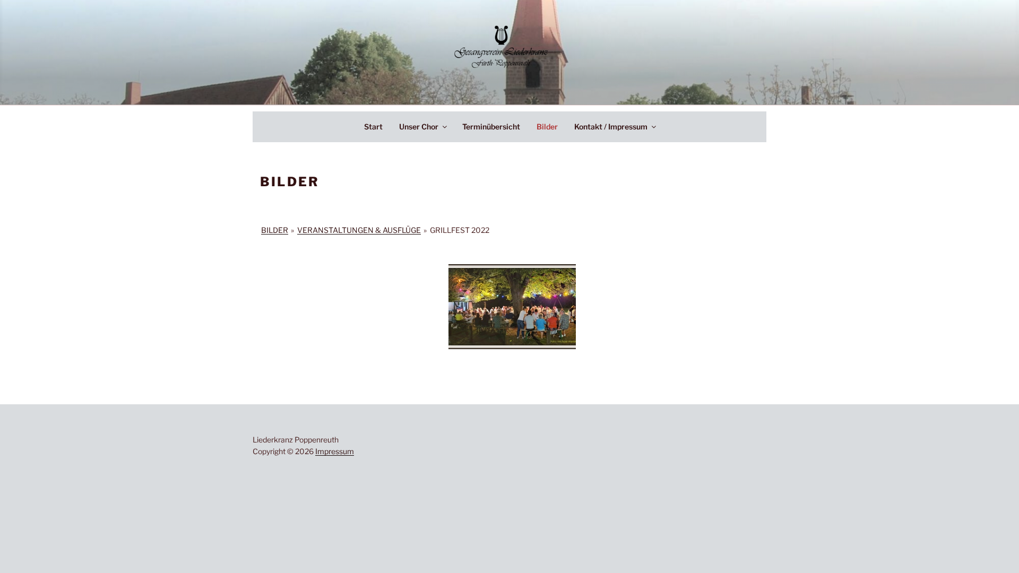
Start (373, 126)
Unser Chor (418, 126)
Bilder (547, 126)
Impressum (334, 451)
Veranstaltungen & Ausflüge (359, 230)
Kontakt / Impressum (610, 126)
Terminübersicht (491, 126)
